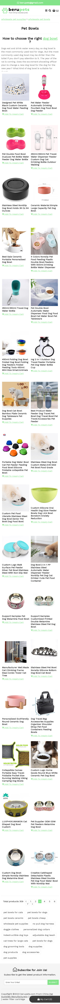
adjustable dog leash (44, 935)
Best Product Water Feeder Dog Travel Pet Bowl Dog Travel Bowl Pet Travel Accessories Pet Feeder (44, 416)
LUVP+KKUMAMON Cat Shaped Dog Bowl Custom (14, 824)
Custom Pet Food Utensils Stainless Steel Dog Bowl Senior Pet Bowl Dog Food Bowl (14, 517)
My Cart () (46, 999)
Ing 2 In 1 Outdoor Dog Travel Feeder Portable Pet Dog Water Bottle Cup (43, 363)
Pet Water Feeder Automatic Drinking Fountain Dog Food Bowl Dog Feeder (44, 106)
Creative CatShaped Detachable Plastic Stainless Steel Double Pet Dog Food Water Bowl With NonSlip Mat (44, 878)
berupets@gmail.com (31, 2)
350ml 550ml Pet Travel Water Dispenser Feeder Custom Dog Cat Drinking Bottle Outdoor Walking (44, 159)
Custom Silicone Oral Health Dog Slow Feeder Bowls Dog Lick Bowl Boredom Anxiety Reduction (44, 513)
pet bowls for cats (13, 912)
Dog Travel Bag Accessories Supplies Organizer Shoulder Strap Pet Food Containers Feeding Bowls (42, 725)
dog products (10, 952)
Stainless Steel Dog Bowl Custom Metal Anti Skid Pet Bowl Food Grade (44, 465)
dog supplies (35, 946)
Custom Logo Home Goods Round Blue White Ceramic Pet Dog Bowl (44, 773)
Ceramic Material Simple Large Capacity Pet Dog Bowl (44, 208)
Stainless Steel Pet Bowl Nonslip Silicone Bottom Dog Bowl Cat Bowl (43, 670)
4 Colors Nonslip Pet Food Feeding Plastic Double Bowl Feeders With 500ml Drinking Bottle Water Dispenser (43, 262)
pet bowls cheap (37, 918)
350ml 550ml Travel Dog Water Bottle (15, 309)
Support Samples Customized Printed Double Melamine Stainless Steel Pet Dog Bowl (43, 621)
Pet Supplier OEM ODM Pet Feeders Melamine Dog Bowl (43, 824)
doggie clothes (11, 929)
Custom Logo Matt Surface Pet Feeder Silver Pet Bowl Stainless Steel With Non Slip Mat (15, 568)
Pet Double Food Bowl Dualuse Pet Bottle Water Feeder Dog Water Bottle (15, 157)
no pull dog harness (43, 923)
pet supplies (10, 958)
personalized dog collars (36, 929)
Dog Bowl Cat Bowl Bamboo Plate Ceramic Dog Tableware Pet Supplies (14, 414)
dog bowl (50, 38)
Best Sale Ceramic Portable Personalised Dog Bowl (14, 259)
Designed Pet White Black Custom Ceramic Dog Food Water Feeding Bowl (15, 106)
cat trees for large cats (15, 940)
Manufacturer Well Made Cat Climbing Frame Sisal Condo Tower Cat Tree (15, 671)
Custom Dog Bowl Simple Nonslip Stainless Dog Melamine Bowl (15, 875)
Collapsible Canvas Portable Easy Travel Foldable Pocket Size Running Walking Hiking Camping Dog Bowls (14, 775)
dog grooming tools (13, 946)
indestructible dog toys (15, 935)
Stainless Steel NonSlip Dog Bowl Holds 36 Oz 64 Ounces (15, 208)
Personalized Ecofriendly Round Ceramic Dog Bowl (15, 721)
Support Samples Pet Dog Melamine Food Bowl (15, 617)
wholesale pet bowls (39, 19)
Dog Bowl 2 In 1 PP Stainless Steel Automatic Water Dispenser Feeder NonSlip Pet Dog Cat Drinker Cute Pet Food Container (43, 572)
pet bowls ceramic (13, 918)
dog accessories (30, 952)
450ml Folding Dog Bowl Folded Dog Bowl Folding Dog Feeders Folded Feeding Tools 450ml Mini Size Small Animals (15, 364)
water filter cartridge (14, 999)
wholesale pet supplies (13, 19)
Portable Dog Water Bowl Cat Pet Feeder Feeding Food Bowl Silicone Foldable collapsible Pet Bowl (15, 467)
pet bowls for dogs (37, 912)
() (57, 10)
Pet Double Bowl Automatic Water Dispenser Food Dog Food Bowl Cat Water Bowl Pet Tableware (44, 313)
